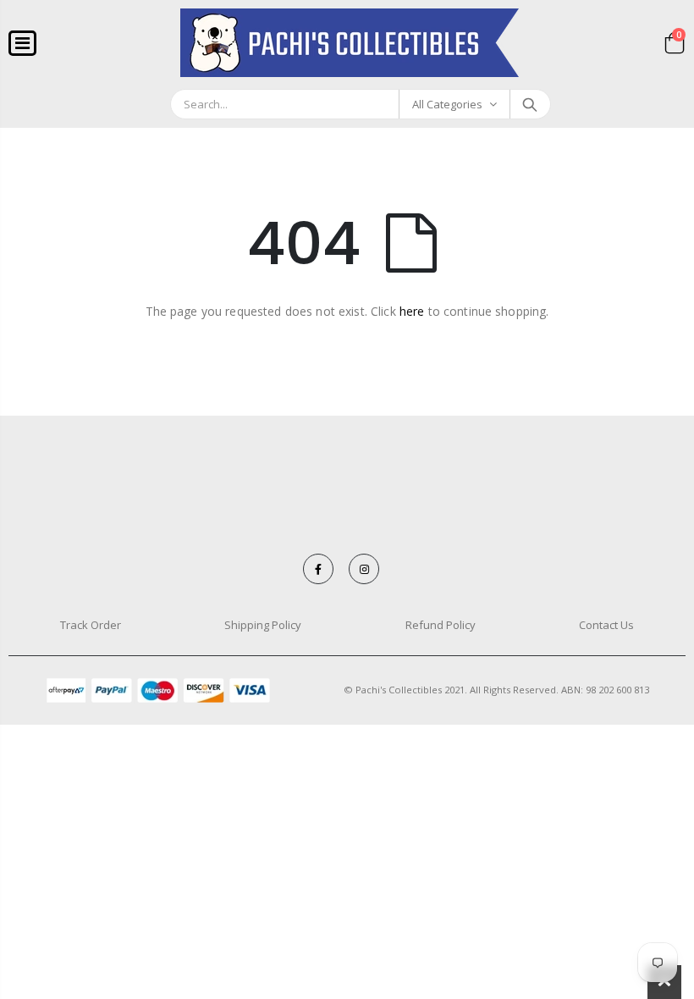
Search (529, 104)
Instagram (364, 569)
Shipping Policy (262, 624)
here (412, 311)
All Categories (447, 104)
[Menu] (22, 42)
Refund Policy (440, 624)
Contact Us (606, 624)
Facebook (318, 569)
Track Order (90, 624)
